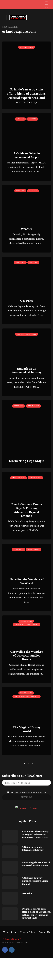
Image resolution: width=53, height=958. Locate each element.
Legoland (18, 406)
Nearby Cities (26, 47)
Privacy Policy (27, 932)
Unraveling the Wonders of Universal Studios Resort (26, 655)
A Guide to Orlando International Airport (33, 848)
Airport (20, 119)
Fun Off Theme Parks (26, 334)
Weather (33, 190)
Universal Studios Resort (26, 624)
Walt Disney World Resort (26, 696)
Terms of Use (9, 932)
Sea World (18, 549)
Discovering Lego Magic (26, 461)
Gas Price (20, 262)
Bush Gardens (18, 477)
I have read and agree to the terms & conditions (28, 792)
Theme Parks (33, 406)
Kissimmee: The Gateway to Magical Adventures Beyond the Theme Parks (35, 834)
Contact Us (44, 932)
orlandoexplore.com (19, 31)
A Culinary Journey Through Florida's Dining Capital (35, 881)
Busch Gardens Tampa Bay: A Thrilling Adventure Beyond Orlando (26, 510)
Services (32, 119)
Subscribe (26, 797)
